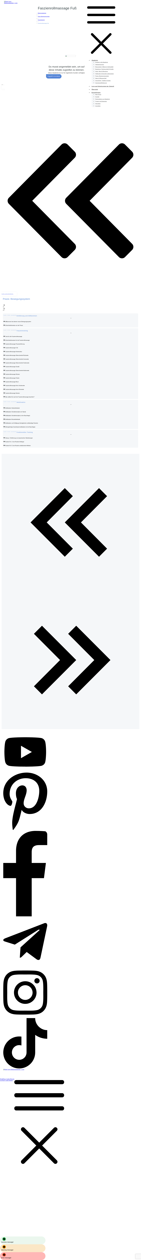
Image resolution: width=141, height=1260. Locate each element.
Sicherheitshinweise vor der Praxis (14, 325)
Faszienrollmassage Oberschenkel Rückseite (16, 355)
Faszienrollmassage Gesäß (12, 366)
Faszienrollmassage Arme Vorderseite (15, 385)
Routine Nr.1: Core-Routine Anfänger (14, 441)
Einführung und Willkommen (27, 316)
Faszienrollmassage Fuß (11, 347)
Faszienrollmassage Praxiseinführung (15, 344)
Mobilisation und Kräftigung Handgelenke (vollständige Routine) (21, 423)
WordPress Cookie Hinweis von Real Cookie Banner (7, 1079)
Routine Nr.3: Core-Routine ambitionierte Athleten (18, 445)
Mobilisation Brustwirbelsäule (12, 419)
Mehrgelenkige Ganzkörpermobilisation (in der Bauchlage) (20, 427)
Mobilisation (21, 402)
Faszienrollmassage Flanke (12, 378)
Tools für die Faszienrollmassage (13, 336)
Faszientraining (22, 331)
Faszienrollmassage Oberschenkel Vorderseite (17, 363)
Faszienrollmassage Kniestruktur (13, 351)
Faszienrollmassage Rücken (12, 374)
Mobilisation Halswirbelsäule (12, 408)
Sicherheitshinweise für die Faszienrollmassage (17, 340)
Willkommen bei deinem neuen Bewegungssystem (18, 321)
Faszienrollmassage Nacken (12, 393)
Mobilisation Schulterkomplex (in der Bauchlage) (17, 415)
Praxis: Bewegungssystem (16, 299)
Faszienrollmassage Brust (12, 381)
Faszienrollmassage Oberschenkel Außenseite (17, 370)
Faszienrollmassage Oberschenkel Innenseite (17, 359)
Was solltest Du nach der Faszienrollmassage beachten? (19, 397)
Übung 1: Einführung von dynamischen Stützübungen (19, 438)
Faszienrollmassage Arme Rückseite (14, 389)
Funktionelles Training (25, 432)
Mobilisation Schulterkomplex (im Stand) (15, 411)
